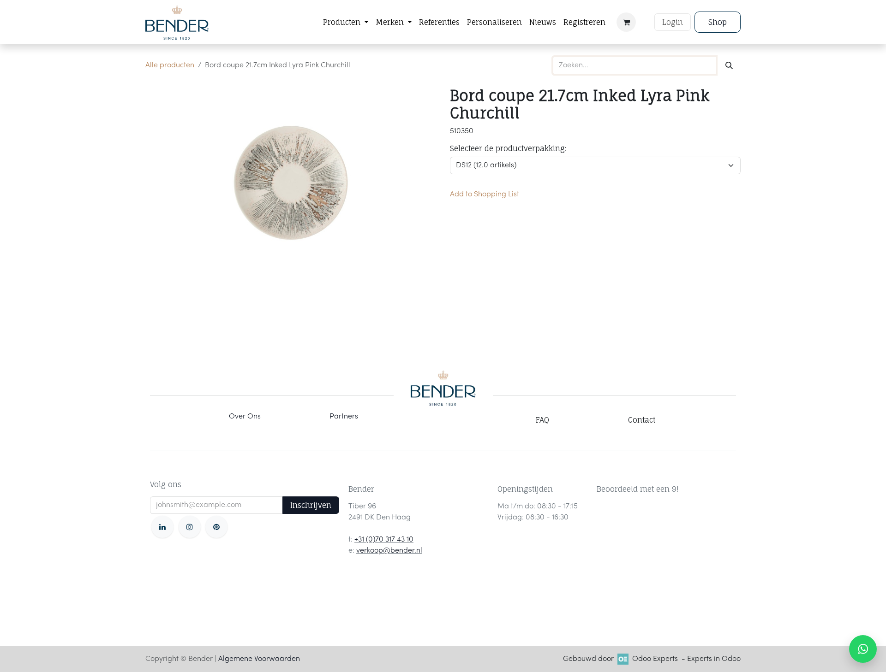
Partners (343, 416)
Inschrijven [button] (310, 505)
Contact (641, 419)
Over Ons (245, 416)
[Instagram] (190, 527)
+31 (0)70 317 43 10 (383, 539)
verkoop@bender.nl (389, 550)
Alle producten (169, 65)
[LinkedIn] (162, 527)
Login (672, 22)
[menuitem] (345, 22)
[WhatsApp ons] (863, 649)
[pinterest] (216, 527)
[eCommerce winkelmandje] (626, 22)
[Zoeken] (729, 65)
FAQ (542, 419)
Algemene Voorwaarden (259, 659)
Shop (717, 22)
